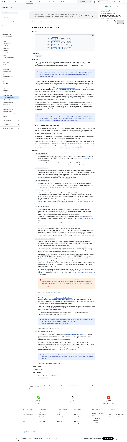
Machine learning (43, 414)
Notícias (23, 421)
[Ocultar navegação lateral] (17, 439)
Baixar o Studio (95, 420)
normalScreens (56, 40)
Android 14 (76, 419)
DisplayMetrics (42, 378)
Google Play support (114, 416)
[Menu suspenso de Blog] (67, 2)
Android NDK (95, 423)
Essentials (18, 1)
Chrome (47, 432)
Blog (64, 1)
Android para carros (61, 419)
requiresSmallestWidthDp (59, 45)
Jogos (40, 412)
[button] (8, 22)
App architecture (7, 7)
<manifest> (38, 56)
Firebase (54, 432)
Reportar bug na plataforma (115, 412)
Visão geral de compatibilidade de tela (48, 375)
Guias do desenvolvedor (97, 415)
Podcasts (24, 426)
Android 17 (76, 412)
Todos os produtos (77, 432)
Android (23, 412)
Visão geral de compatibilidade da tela (62, 74)
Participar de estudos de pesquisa (117, 419)
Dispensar (111, 22)
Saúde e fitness (42, 416)
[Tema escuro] (92, 35)
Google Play (52, 1)
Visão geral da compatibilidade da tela (73, 148)
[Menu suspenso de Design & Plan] (35, 2)
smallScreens (55, 38)
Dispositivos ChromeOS (62, 416)
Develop (41, 1)
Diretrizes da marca (38, 438)
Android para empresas (27, 414)
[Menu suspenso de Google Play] (57, 2)
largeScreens (55, 41)
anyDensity (55, 44)
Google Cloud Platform (64, 432)
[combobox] (84, 1)
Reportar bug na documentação (116, 414)
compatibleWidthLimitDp (58, 47)
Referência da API (96, 418)
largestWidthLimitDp (58, 48)
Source (23, 419)
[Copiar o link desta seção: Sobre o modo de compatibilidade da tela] (60, 125)
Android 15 (76, 416)
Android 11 (76, 426)
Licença (30, 438)
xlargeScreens (56, 43)
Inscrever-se (108, 438)
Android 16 (76, 414)
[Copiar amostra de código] (94, 35)
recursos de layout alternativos (67, 88)
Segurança (24, 416)
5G (40, 423)
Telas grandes (60, 412)
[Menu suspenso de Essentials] (23, 2)
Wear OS (59, 414)
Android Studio (113, 1)
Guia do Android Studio (97, 413)
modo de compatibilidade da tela (49, 99)
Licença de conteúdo (73, 385)
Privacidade (42, 421)
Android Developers (36, 21)
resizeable (55, 37)
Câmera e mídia (43, 419)
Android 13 (76, 421)
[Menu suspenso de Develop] (45, 2)
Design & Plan (29, 1)
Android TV (59, 421)
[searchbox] (10, 13)
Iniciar (120, 22)
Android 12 (76, 423)
